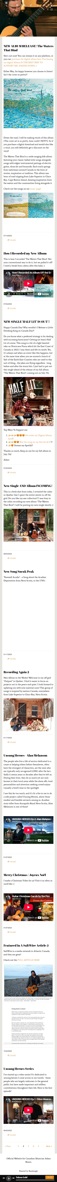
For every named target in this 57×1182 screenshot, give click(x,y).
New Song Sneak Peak (19, 571)
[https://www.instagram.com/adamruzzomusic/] (52, 9)
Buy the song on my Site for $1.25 (35, 442)
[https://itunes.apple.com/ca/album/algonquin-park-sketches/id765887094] (52, 5)
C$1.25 (49, 1177)
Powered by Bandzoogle (28, 1171)
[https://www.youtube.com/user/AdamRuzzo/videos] (24, 5)
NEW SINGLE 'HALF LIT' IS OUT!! (27, 321)
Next (48, 1146)
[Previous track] (4, 1178)
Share (13, 240)
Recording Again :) (16, 672)
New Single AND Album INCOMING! (28, 486)
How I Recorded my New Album (25, 253)
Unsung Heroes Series (19, 1069)
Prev (8, 1146)
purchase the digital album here (26, 59)
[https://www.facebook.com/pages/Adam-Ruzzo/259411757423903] (38, 5)
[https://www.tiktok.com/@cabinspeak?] (31, 5)
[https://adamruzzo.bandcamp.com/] (45, 5)
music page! (35, 188)
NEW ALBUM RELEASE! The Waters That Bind (28, 48)
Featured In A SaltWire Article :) (26, 945)
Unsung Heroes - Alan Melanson (25, 755)
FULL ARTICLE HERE (28, 960)
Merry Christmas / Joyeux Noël (25, 875)
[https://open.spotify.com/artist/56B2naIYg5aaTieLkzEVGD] (17, 5)
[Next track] (13, 1178)
